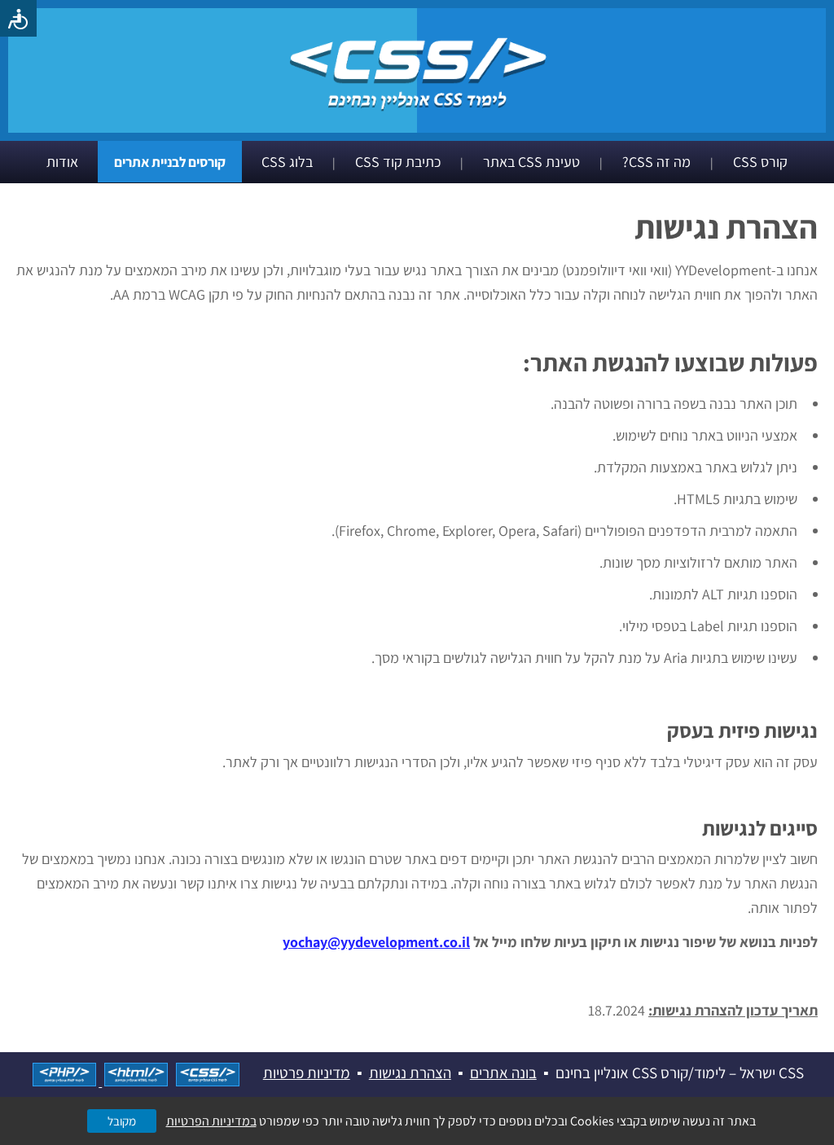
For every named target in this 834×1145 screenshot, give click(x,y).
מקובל (122, 1121)
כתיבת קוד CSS (398, 161)
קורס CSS (760, 161)
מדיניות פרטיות (306, 1072)
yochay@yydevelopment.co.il (376, 941)
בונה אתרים (503, 1072)
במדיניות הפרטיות (211, 1121)
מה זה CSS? (656, 161)
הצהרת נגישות (410, 1072)
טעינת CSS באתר (531, 161)
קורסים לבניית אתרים (170, 162)
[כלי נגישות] (18, 18)
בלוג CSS (287, 161)
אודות (62, 161)
